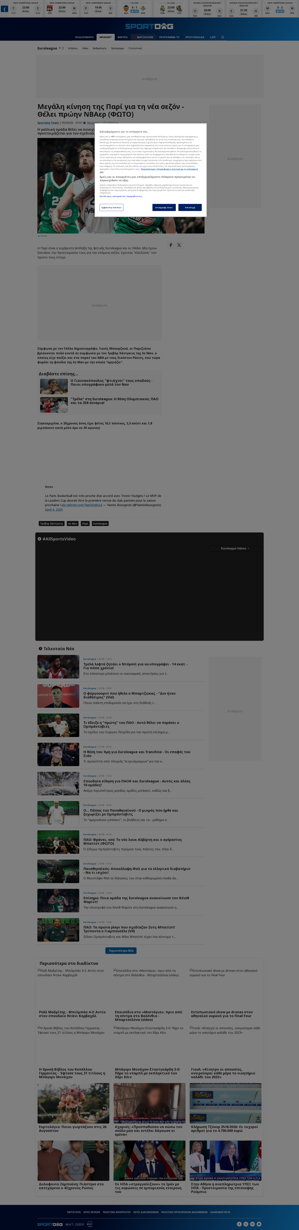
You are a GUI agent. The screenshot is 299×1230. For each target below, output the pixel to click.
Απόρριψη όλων (164, 207)
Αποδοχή (190, 207)
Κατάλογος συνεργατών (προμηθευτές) (121, 196)
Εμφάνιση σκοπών (111, 207)
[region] (150, 170)
